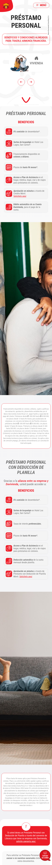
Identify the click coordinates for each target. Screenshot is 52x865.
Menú (42, 5)
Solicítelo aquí (19, 196)
